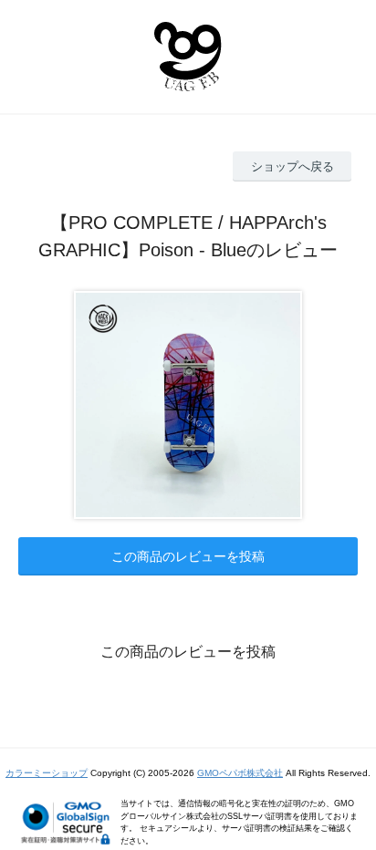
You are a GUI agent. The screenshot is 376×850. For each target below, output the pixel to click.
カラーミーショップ (46, 773)
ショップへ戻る (292, 166)
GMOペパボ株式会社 (240, 773)
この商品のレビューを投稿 (188, 556)
